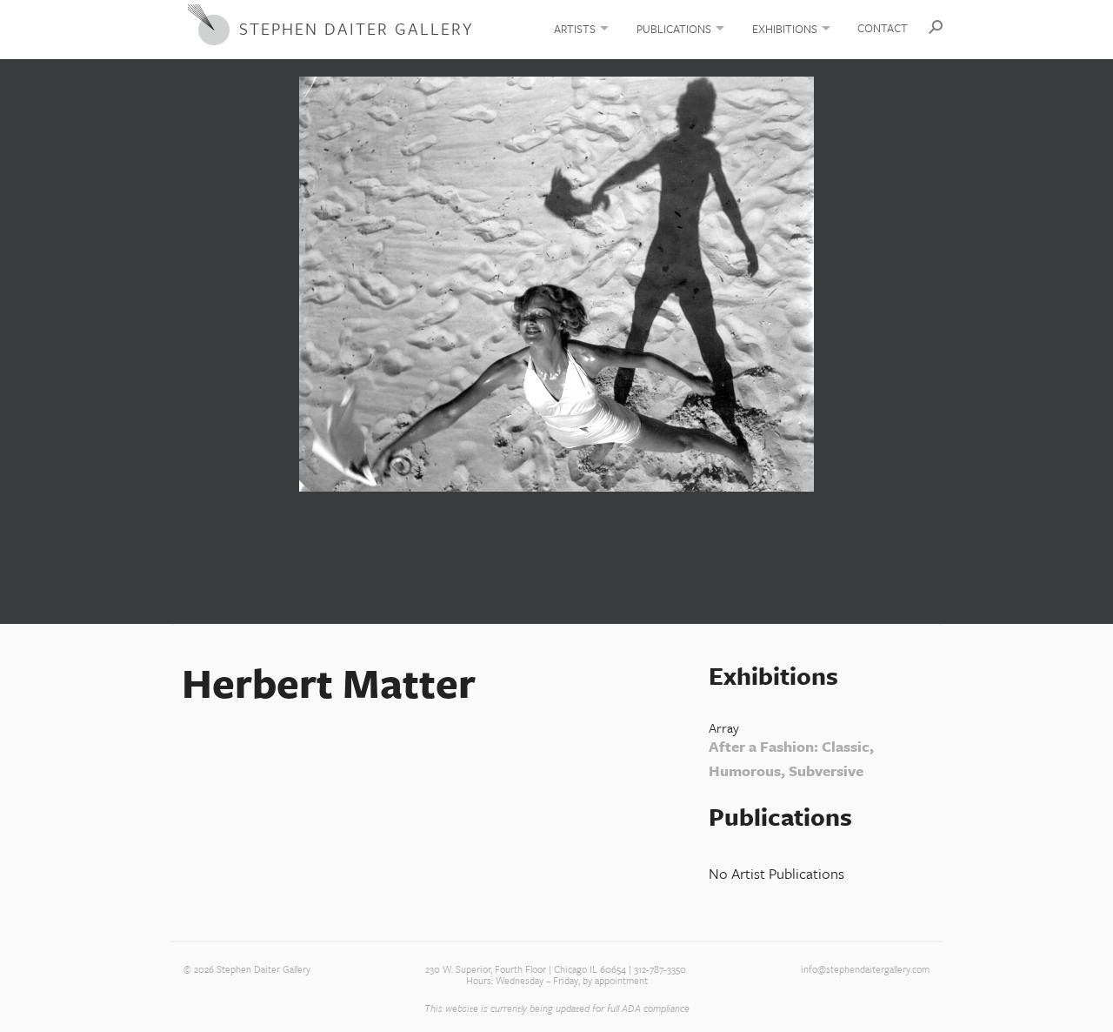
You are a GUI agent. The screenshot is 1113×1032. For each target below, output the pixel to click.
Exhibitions (784, 28)
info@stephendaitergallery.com (865, 969)
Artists (575, 28)
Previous (21, 338)
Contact (882, 28)
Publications (673, 28)
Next (1091, 338)
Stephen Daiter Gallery (356, 28)
